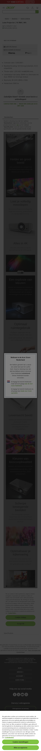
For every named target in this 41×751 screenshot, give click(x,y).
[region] (20, 731)
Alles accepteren (20, 748)
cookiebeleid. (9, 737)
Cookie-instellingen (20, 742)
